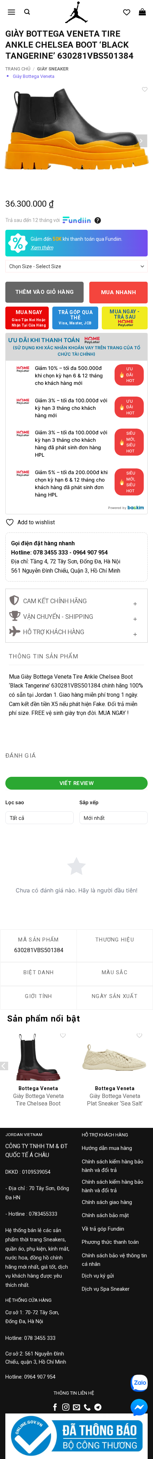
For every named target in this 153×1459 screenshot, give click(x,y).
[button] (11, 12)
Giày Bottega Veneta (33, 76)
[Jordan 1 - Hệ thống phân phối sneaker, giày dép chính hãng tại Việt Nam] (76, 12)
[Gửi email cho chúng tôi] (76, 1407)
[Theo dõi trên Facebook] (55, 1407)
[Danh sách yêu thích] (126, 12)
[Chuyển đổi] (135, 602)
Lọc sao (14, 802)
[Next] (140, 141)
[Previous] (12, 141)
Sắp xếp (89, 802)
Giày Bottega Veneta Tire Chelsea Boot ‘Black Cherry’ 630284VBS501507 (38, 1107)
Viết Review (76, 783)
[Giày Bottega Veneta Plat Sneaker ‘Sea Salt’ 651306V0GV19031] (115, 1058)
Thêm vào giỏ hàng (44, 292)
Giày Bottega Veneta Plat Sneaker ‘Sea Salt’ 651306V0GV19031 (115, 1103)
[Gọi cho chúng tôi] (87, 1407)
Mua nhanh (118, 292)
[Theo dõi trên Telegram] (97, 1407)
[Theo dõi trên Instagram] (65, 1407)
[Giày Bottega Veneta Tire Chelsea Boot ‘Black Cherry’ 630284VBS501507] (38, 1058)
